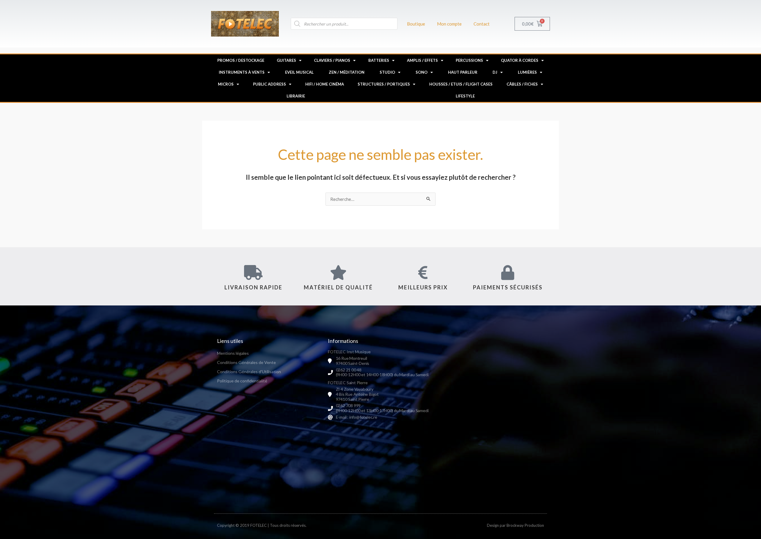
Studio (387, 72)
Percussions (469, 60)
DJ (495, 72)
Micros (226, 84)
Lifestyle (465, 96)
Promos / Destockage (240, 60)
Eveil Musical (299, 72)
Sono (421, 72)
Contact (482, 23)
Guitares (286, 60)
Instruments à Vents (242, 72)
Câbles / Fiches (522, 84)
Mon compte (449, 23)
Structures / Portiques (384, 84)
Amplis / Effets (422, 60)
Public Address (269, 84)
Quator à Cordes (519, 60)
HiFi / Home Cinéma (324, 84)
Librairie (296, 96)
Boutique (416, 23)
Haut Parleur (462, 72)
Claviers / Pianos (332, 60)
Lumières (527, 72)
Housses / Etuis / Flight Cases (461, 84)
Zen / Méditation (346, 72)
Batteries (378, 60)
